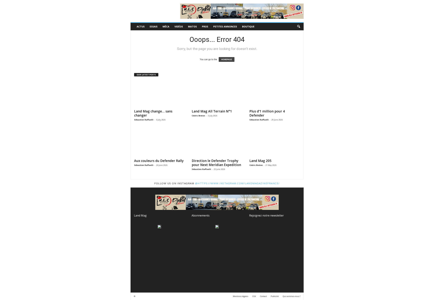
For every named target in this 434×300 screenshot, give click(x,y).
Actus (141, 26)
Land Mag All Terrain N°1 (212, 111)
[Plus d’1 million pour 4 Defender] (274, 93)
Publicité (275, 296)
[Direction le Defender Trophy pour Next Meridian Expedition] (217, 143)
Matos (192, 26)
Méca (166, 26)
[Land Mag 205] (274, 143)
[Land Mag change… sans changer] (159, 93)
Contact (263, 296)
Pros (205, 26)
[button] (298, 26)
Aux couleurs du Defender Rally (159, 161)
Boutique (248, 26)
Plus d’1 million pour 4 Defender (267, 113)
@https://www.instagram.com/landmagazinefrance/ (237, 183)
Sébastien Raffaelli (143, 119)
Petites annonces (225, 26)
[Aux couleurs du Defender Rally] (159, 143)
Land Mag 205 (260, 161)
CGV (254, 296)
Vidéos (178, 26)
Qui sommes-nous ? (291, 296)
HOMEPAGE (226, 59)
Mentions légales (240, 296)
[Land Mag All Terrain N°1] (217, 93)
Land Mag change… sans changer (153, 113)
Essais (153, 26)
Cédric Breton (198, 115)
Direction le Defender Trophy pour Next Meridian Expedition (216, 163)
